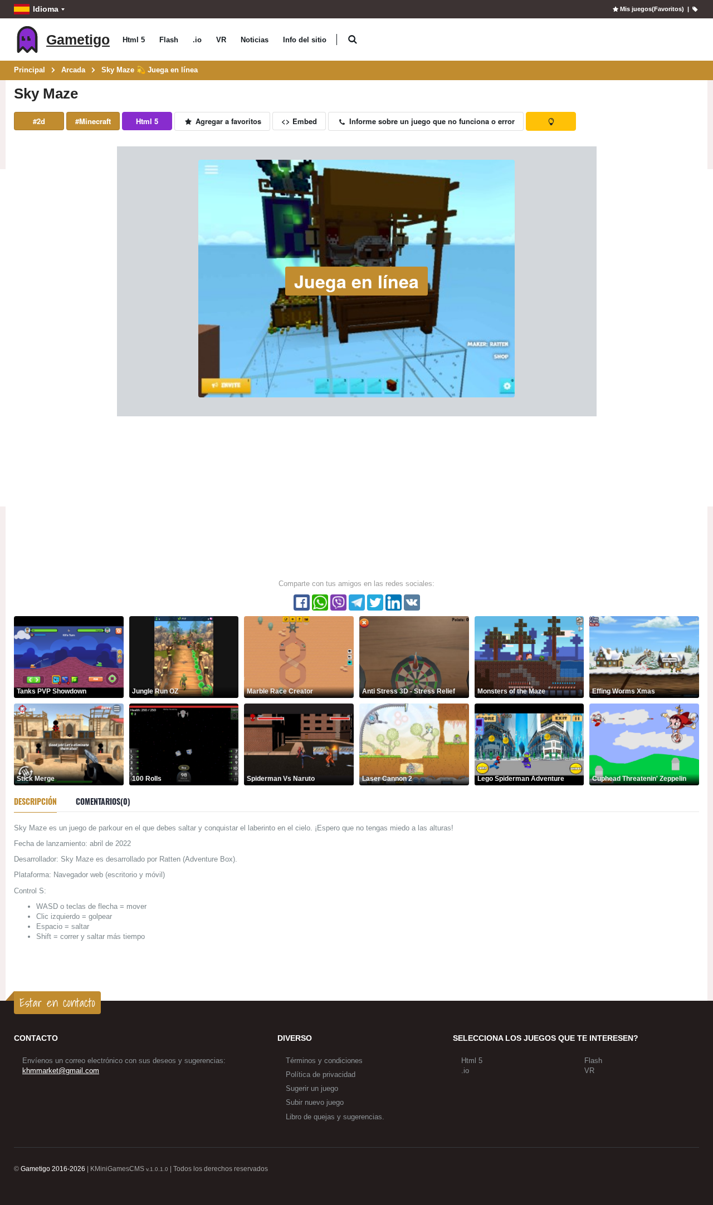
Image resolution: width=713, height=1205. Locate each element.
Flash (168, 40)
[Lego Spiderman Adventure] (529, 744)
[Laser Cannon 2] (414, 744)
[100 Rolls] (184, 744)
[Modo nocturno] (551, 121)
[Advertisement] (356, 497)
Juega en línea (356, 281)
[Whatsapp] (320, 602)
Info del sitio (304, 40)
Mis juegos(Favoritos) (651, 9)
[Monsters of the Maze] (529, 656)
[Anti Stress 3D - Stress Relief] (414, 656)
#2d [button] (39, 121)
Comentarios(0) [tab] (103, 801)
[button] (352, 40)
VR (221, 40)
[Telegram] (357, 602)
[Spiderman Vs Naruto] (299, 744)
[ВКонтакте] (412, 602)
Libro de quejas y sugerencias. (335, 1117)
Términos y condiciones (324, 1060)
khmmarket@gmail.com (60, 1070)
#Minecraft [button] (93, 121)
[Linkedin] (393, 602)
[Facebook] (302, 602)
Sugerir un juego (312, 1088)
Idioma (45, 8)
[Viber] (338, 602)
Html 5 (134, 40)
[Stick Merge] (69, 744)
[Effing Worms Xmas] (644, 656)
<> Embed (299, 121)
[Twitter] (375, 602)
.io (197, 40)
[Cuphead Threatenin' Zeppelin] (644, 744)
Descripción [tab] (35, 801)
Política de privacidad (320, 1074)
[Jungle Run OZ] (184, 656)
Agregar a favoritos (227, 121)
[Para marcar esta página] (695, 9)
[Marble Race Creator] (299, 656)
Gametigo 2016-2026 (53, 1169)
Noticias (254, 40)
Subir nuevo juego (315, 1102)
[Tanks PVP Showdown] (69, 656)
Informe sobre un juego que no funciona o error (431, 121)
